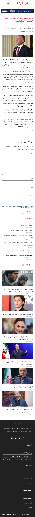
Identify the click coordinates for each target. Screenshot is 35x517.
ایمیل (31, 187)
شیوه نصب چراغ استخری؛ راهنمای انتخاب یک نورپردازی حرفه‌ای (17, 459)
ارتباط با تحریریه (27, 498)
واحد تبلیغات (28, 503)
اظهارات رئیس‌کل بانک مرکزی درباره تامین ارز (21, 230)
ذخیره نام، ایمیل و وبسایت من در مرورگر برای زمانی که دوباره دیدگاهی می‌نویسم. (17, 207)
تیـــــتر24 (22, 3)
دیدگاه (30, 154)
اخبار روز (23, 31)
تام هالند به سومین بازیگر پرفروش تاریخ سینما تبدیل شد (18, 314)
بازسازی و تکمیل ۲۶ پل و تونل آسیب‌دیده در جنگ (20, 387)
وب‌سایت (30, 195)
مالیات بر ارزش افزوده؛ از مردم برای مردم (22, 250)
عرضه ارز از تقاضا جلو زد (27, 225)
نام (32, 179)
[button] (8, 3)
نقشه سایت (28, 508)
